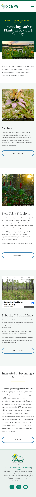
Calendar (18, 255)
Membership (26, 468)
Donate (18, 469)
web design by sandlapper (18, 481)
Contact (7, 468)
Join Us (18, 440)
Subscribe (18, 153)
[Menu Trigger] (32, 6)
